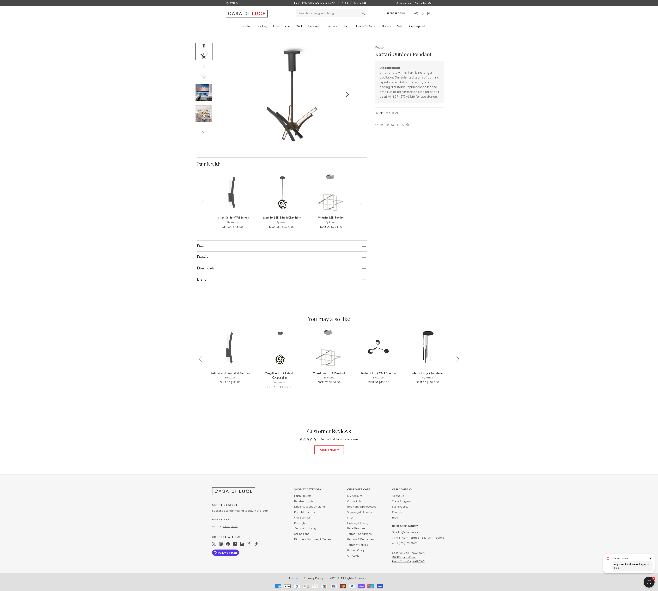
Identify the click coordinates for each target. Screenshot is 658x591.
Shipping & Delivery (359, 512)
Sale (400, 26)
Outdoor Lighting (305, 528)
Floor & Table (281, 26)
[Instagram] (221, 544)
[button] (204, 131)
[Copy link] (387, 124)
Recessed (314, 26)
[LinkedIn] (235, 544)
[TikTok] (256, 544)
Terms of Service (357, 544)
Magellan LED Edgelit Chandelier (282, 218)
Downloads (206, 268)
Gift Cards (353, 555)
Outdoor (332, 26)
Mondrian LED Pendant (331, 218)
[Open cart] (428, 13)
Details (202, 257)
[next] (346, 94)
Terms (293, 578)
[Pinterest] (407, 124)
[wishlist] (422, 13)
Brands (386, 26)
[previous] (237, 94)
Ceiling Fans (301, 533)
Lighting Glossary (358, 523)
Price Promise (356, 528)
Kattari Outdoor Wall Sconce (232, 218)
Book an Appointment (361, 506)
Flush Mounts (302, 495)
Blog (395, 517)
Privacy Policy (230, 526)
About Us (398, 495)
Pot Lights (300, 523)
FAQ (350, 517)
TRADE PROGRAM (396, 13)
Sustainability (400, 506)
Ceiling (262, 26)
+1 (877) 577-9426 (354, 2)
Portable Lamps (304, 512)
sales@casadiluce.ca (413, 92)
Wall (299, 26)
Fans (347, 26)
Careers (396, 512)
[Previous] (204, 203)
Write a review (329, 450)
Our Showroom (403, 3)
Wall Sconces (302, 517)
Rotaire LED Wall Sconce (378, 373)
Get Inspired (417, 26)
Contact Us (425, 3)
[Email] (392, 124)
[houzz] (242, 544)
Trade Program (401, 501)
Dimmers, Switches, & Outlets (312, 539)
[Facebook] (397, 124)
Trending (245, 26)
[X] (402, 124)
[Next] (360, 203)
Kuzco (379, 47)
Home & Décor (365, 26)
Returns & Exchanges (360, 539)
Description (206, 246)
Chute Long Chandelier (428, 373)
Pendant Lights (303, 501)
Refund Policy (355, 550)
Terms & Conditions (359, 533)
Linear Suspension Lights (309, 506)
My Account (354, 495)
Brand (202, 279)
